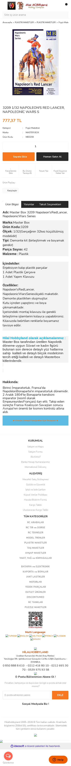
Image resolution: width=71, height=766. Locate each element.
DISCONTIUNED (35, 597)
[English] (23, 635)
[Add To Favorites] (11, 170)
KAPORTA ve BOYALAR (35, 571)
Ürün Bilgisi (12, 204)
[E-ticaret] (35, 746)
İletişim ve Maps (35, 446)
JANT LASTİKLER (35, 576)
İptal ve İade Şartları (36, 489)
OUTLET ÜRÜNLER (35, 592)
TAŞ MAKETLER (35, 548)
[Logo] (28, 5)
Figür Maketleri (33, 128)
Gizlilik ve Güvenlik (35, 484)
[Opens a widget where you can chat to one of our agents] (58, 760)
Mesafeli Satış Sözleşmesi (36, 479)
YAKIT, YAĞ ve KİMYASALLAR (35, 558)
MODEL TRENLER (35, 537)
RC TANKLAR (35, 602)
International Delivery (35, 467)
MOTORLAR (35, 582)
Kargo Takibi (35, 505)
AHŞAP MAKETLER (35, 553)
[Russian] (59, 635)
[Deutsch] (35, 635)
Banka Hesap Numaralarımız (35, 462)
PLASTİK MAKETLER (35, 542)
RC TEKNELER (35, 532)
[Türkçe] (11, 635)
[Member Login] (58, 5)
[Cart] (65, 5)
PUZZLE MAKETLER (35, 607)
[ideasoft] (17, 746)
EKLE (60, 695)
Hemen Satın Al (52, 156)
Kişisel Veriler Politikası (35, 494)
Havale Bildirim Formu (35, 499)
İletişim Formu (35, 451)
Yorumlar (29, 204)
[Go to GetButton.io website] (8, 763)
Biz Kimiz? (35, 456)
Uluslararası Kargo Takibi (35, 510)
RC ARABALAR (35, 522)
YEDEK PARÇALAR (35, 587)
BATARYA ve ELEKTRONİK (35, 566)
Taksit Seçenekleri (50, 204)
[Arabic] (35, 639)
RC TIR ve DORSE (35, 527)
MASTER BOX (32, 132)
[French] (47, 635)
